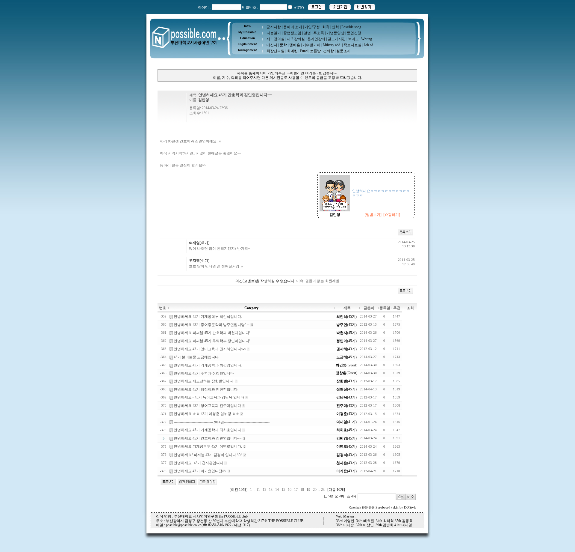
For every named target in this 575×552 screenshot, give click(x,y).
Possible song (351, 27)
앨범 (307, 33)
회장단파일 (276, 51)
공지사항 (274, 27)
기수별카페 (311, 45)
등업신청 (354, 33)
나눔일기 (274, 33)
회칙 (325, 27)
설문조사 (343, 51)
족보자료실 (352, 45)
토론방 (315, 51)
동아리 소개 (292, 27)
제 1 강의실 (276, 39)
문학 (283, 45)
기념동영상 (335, 33)
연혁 (335, 27)
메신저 (272, 45)
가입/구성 (312, 27)
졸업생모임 (292, 33)
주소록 (318, 33)
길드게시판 (337, 39)
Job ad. (369, 45)
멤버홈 (294, 45)
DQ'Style (410, 507)
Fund (304, 51)
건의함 (328, 51)
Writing (366, 39)
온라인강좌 (316, 39)
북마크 (353, 39)
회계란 (292, 51)
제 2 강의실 (296, 39)
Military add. (332, 45)
